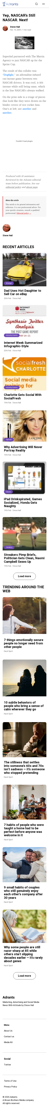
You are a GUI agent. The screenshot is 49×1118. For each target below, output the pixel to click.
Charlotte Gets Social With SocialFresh (22, 396)
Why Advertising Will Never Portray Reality (23, 448)
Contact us (9, 1036)
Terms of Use (10, 1081)
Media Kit (8, 1042)
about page (32, 187)
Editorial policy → (24, 213)
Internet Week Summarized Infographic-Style (23, 344)
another (26, 108)
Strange (9, 283)
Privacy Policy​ (10, 1086)
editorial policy (13, 187)
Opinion (9, 439)
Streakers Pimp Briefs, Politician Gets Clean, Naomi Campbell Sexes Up (24, 558)
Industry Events (12, 335)
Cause (8, 492)
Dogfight (8, 74)
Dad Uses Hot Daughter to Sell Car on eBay (22, 292)
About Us (8, 1031)
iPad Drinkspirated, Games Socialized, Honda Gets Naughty (23, 502)
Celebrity (9, 547)
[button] (43, 4)
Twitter (7, 1064)
